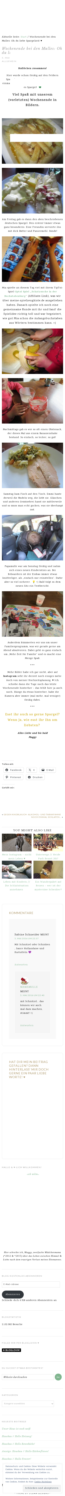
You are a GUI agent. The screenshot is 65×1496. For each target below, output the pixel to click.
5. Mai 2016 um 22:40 (32, 995)
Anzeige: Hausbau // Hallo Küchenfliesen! (25, 1451)
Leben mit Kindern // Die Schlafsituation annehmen (16, 886)
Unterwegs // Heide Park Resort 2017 (48, 857)
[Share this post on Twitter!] (9, 802)
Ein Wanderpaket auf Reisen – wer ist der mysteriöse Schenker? (48, 886)
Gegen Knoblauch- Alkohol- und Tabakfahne (32, 814)
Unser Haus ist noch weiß (16, 1428)
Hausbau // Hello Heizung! (17, 1436)
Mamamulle (29, 987)
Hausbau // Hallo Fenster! (16, 1459)
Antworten (21, 965)
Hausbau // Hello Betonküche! (18, 1444)
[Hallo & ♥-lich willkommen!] (32, 1209)
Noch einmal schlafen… (46, 817)
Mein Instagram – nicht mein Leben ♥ (17, 857)
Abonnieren (13, 1294)
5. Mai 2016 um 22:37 (27, 938)
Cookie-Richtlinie (43, 1482)
